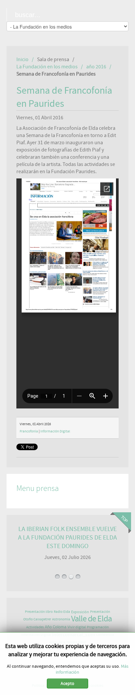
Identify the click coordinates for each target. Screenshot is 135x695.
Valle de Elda (91, 619)
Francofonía (29, 431)
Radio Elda (62, 612)
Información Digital (55, 431)
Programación (98, 627)
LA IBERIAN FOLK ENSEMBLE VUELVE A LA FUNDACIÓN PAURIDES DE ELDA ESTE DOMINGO (67, 537)
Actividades (35, 627)
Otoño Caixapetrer (37, 619)
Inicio (22, 59)
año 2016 (96, 67)
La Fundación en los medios (47, 67)
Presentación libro (39, 612)
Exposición (80, 612)
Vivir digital (77, 627)
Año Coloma (56, 627)
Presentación (100, 612)
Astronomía (61, 619)
